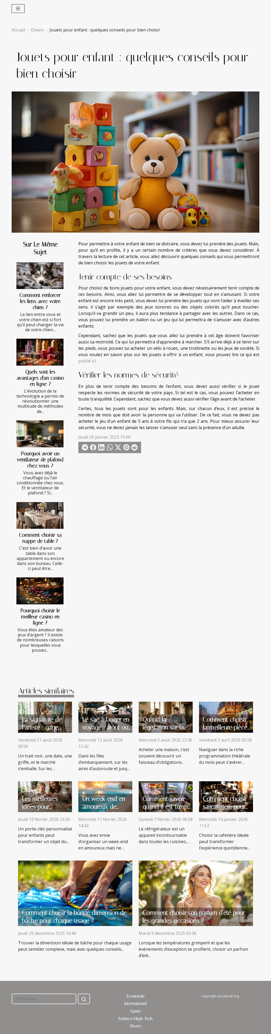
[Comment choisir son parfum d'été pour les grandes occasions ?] (196, 893)
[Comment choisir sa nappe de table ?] (40, 515)
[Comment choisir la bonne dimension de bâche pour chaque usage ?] (75, 893)
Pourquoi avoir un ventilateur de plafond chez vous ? (40, 460)
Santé (135, 1011)
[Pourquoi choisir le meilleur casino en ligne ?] (40, 590)
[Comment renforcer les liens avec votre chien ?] (40, 275)
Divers (37, 30)
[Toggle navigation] (18, 8)
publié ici (87, 361)
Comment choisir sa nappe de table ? (40, 538)
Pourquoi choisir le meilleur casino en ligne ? (40, 617)
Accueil (18, 30)
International (135, 1003)
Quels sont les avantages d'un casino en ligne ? (40, 378)
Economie (135, 996)
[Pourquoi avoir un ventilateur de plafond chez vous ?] (40, 433)
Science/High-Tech (135, 1018)
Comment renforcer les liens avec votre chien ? (40, 301)
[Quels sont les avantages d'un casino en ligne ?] (40, 352)
